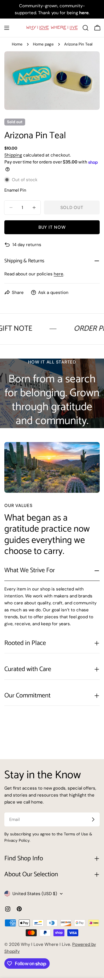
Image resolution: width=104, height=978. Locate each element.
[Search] (85, 28)
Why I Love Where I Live (45, 944)
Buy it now (52, 227)
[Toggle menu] (6, 28)
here (58, 274)
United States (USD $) (34, 894)
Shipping (13, 155)
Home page (43, 44)
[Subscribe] (93, 819)
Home (17, 44)
